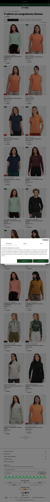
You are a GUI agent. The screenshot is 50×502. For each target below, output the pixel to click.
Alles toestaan (41, 261)
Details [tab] (25, 243)
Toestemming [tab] (9, 243)
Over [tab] (41, 243)
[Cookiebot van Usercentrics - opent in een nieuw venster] (43, 240)
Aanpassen (24, 261)
